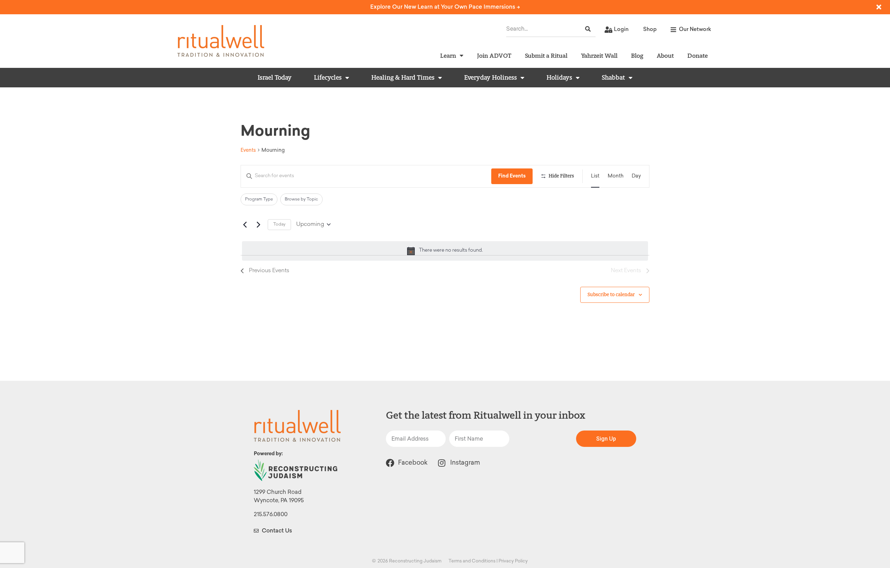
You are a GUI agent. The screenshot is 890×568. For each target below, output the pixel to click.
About (665, 55)
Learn (448, 55)
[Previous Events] (245, 224)
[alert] (445, 251)
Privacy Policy (513, 560)
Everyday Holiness (490, 77)
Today (279, 224)
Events (248, 150)
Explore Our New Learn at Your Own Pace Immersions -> (445, 6)
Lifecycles (328, 77)
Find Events (512, 176)
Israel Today (275, 77)
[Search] (588, 29)
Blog (637, 55)
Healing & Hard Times (403, 77)
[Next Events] (258, 224)
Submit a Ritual (546, 55)
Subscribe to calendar (611, 295)
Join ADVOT (494, 55)
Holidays (559, 77)
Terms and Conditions (471, 560)
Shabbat (613, 77)
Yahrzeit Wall (599, 55)
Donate (697, 55)
